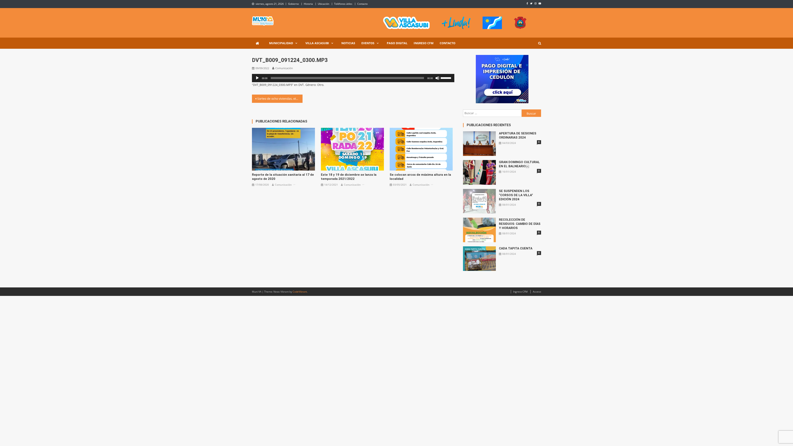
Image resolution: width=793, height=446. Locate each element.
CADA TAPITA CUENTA (515, 248)
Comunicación (284, 68)
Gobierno (293, 4)
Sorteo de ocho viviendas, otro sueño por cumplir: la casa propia (280, 99)
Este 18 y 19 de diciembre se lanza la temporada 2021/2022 (348, 177)
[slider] (446, 77)
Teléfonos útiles (343, 4)
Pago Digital (397, 43)
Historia (308, 4)
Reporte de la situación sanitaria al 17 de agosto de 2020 (283, 177)
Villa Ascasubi (317, 43)
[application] (353, 78)
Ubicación (323, 4)
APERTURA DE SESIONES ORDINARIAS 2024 (517, 135)
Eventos (367, 43)
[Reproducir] (257, 78)
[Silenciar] (437, 78)
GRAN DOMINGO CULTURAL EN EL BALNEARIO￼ (519, 164)
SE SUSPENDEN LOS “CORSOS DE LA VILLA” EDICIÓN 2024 (516, 195)
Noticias (348, 43)
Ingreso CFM (423, 43)
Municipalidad (281, 43)
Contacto (362, 4)
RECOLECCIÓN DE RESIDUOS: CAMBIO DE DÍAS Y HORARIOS (519, 224)
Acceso (537, 291)
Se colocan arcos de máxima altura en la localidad (420, 177)
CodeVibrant (300, 291)
